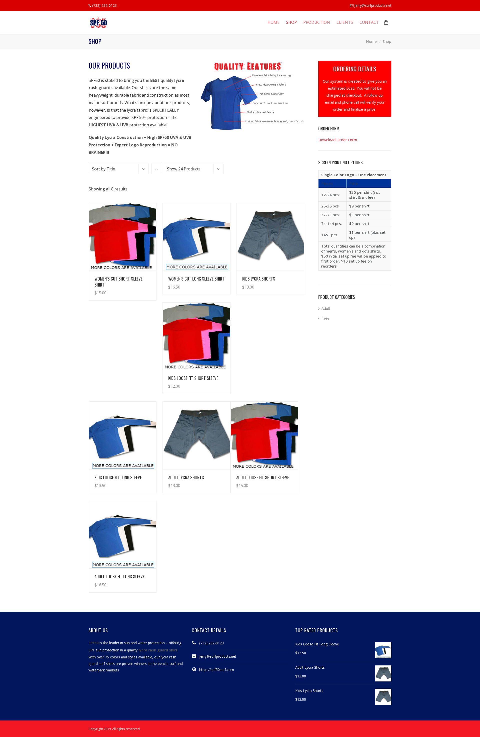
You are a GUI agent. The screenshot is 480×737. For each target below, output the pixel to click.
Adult (326, 308)
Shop (387, 41)
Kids (325, 318)
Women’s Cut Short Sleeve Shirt (118, 282)
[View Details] (122, 237)
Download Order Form (337, 139)
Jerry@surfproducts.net (373, 5)
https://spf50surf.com (216, 669)
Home (371, 41)
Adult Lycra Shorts (186, 477)
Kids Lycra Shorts (258, 279)
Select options (138, 287)
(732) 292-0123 (211, 643)
